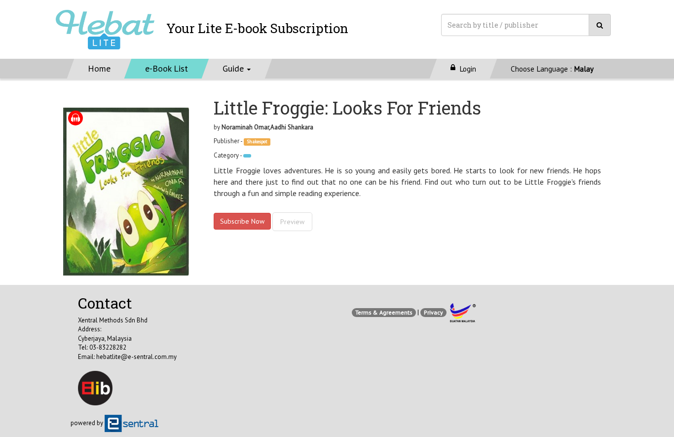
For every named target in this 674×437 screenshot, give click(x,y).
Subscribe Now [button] (242, 221)
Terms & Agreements (383, 312)
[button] (237, 69)
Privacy (433, 312)
